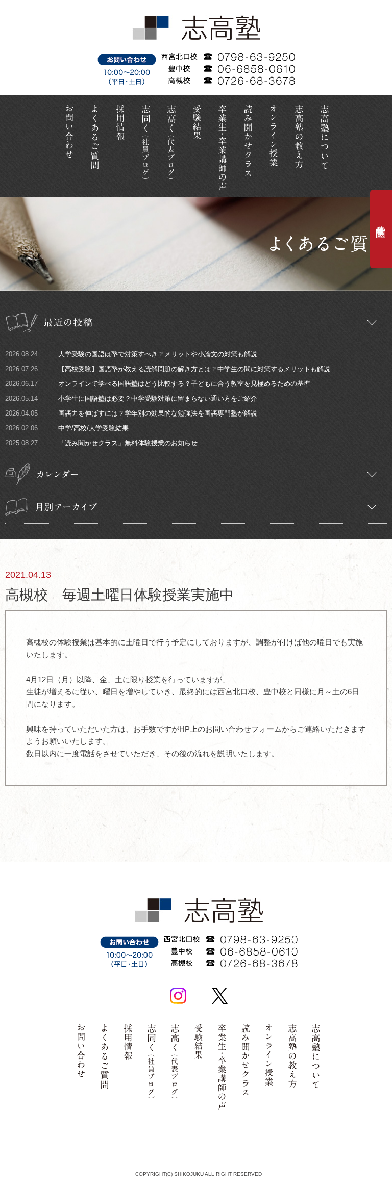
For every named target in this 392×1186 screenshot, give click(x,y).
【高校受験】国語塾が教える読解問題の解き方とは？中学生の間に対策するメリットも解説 (167, 369)
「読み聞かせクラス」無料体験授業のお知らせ (101, 443)
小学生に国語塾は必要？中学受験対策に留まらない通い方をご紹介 (131, 398)
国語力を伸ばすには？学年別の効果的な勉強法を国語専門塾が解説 (131, 413)
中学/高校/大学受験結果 (67, 428)
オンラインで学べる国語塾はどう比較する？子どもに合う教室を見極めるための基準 (157, 384)
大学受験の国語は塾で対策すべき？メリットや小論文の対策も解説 (131, 354)
